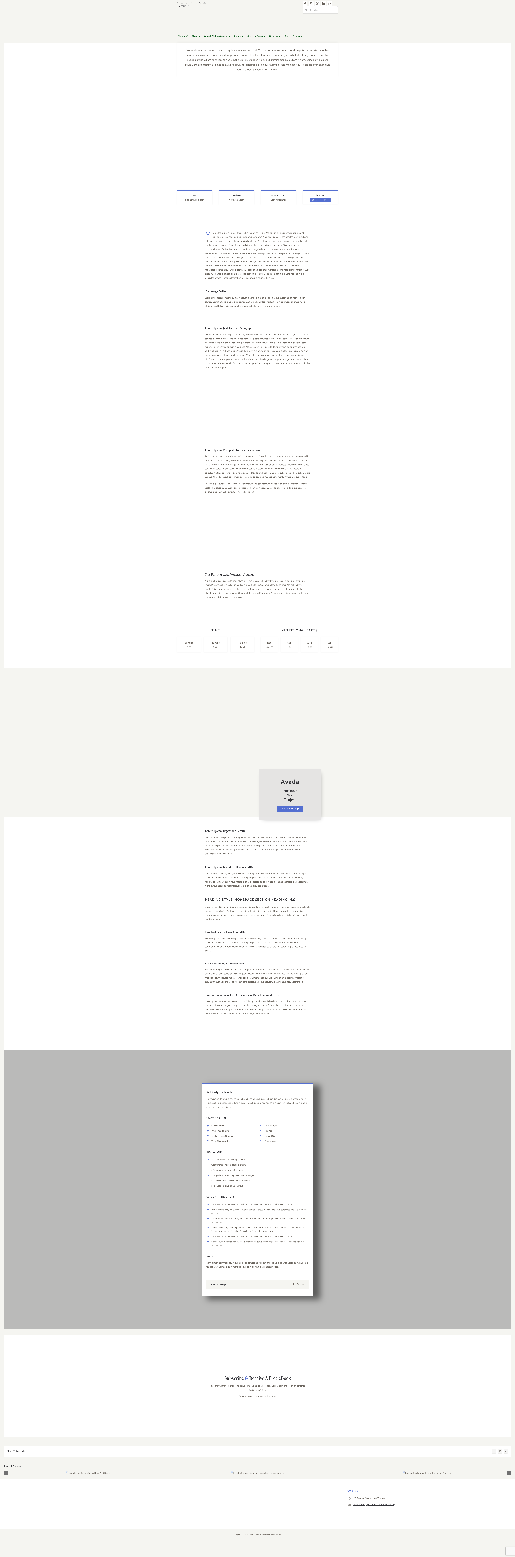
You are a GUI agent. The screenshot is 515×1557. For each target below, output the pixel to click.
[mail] (329, 3)
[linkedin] (323, 3)
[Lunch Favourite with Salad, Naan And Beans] (88, 1473)
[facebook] (305, 3)
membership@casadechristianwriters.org (374, 1505)
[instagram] (311, 3)
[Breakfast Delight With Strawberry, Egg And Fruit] (427, 1473)
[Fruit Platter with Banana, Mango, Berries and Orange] (257, 1473)
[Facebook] (293, 1285)
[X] (298, 1285)
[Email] (303, 1285)
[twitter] (317, 3)
